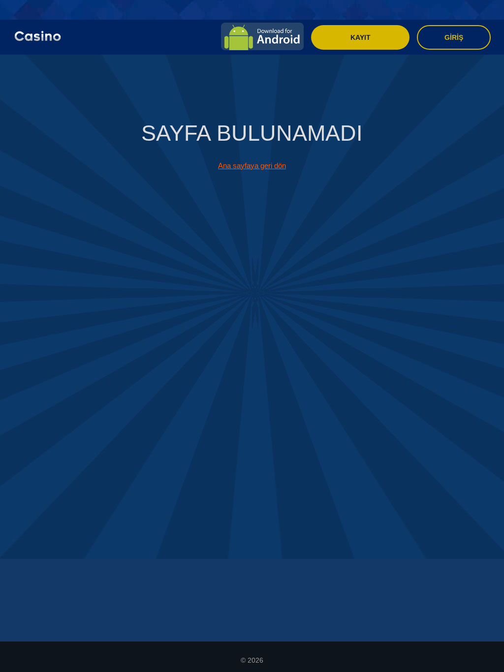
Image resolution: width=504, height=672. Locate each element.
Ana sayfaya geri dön (252, 165)
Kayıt (360, 37)
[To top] (482, 650)
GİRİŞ (453, 37)
